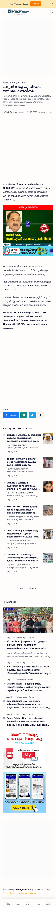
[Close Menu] (52, 4)
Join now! (35, 4)
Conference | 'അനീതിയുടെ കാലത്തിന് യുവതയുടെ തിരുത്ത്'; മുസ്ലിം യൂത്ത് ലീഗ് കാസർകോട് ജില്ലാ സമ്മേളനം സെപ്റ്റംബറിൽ (22, 557)
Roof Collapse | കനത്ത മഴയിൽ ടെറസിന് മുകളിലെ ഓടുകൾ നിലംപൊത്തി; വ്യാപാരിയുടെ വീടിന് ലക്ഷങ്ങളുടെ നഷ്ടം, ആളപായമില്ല (21, 509)
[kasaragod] (23, 637)
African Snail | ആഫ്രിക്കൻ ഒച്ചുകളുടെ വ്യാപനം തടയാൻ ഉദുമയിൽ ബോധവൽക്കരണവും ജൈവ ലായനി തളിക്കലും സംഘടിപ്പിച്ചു (26, 645)
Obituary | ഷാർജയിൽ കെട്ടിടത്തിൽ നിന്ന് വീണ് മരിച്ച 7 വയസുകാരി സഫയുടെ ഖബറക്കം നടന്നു (22, 485)
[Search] (52, 12)
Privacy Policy (9, 893)
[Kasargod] (22, 679)
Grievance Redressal (27, 893)
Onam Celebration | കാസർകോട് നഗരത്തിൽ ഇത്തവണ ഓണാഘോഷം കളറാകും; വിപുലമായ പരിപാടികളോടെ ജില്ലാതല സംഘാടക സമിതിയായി (26, 721)
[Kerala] (31, 637)
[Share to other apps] (40, 415)
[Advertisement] (28, 47)
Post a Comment (28, 588)
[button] (47, 12)
